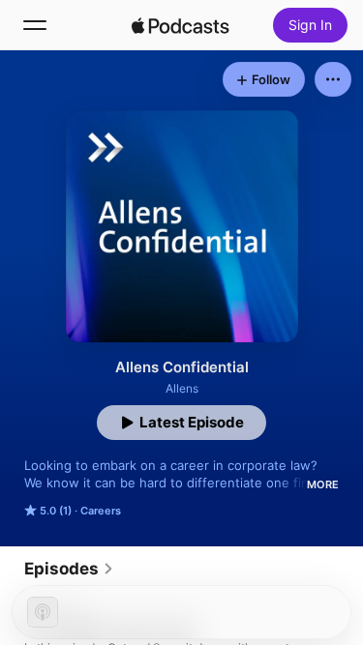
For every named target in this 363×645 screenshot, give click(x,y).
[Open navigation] (35, 25)
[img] (181, 25)
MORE (323, 484)
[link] (69, 568)
